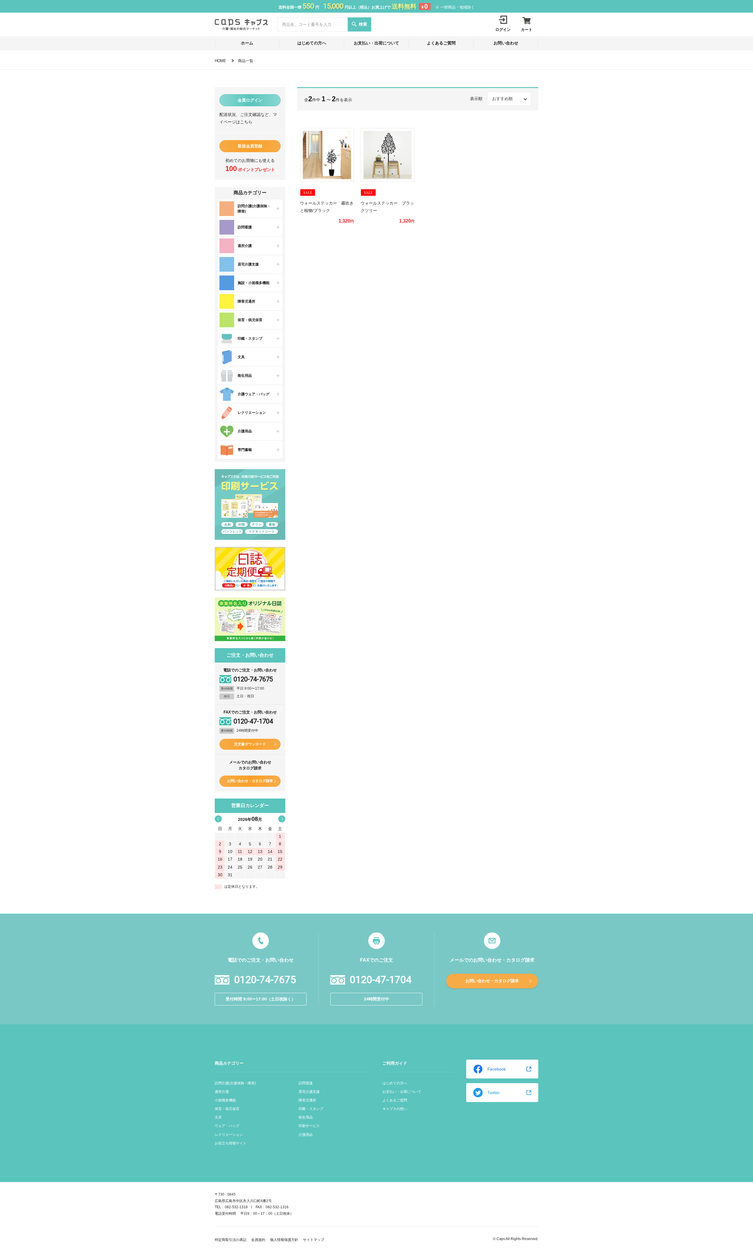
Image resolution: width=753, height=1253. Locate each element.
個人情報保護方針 (284, 1240)
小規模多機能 (225, 1100)
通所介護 (222, 1092)
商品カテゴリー (229, 1063)
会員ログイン (250, 100)
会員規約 (258, 1240)
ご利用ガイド (394, 1063)
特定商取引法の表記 (230, 1240)
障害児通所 (307, 1100)
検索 (363, 24)
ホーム (247, 43)
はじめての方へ (311, 43)
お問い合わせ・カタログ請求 (250, 781)
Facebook (496, 1069)
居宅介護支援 (309, 1092)
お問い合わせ (506, 43)
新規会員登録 (250, 146)
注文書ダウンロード (250, 744)
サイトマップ (313, 1240)
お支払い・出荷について (376, 43)
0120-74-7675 (253, 679)
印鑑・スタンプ (311, 1109)
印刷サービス (309, 1126)
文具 (218, 1117)
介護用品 (306, 1135)
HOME (220, 61)
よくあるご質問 (441, 43)
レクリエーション (229, 1135)
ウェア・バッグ (227, 1126)
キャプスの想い (394, 1109)
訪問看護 (306, 1083)
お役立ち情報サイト (230, 1143)
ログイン (503, 29)
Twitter (493, 1092)
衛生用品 (306, 1117)
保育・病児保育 (227, 1109)
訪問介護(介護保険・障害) (235, 1083)
